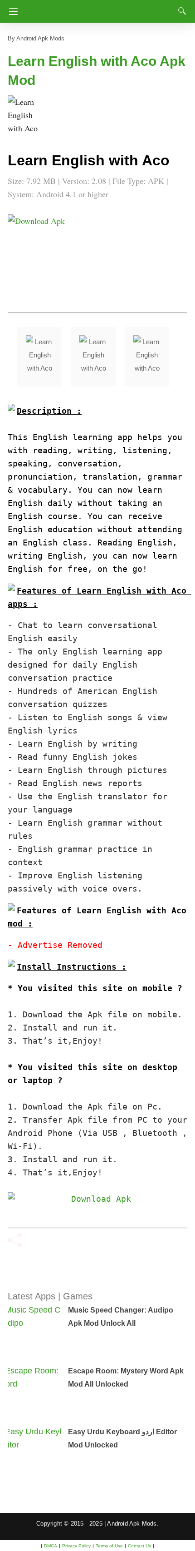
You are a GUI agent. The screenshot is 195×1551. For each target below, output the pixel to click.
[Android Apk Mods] (99, 8)
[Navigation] (11, 11)
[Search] (180, 11)
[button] (26, 113)
